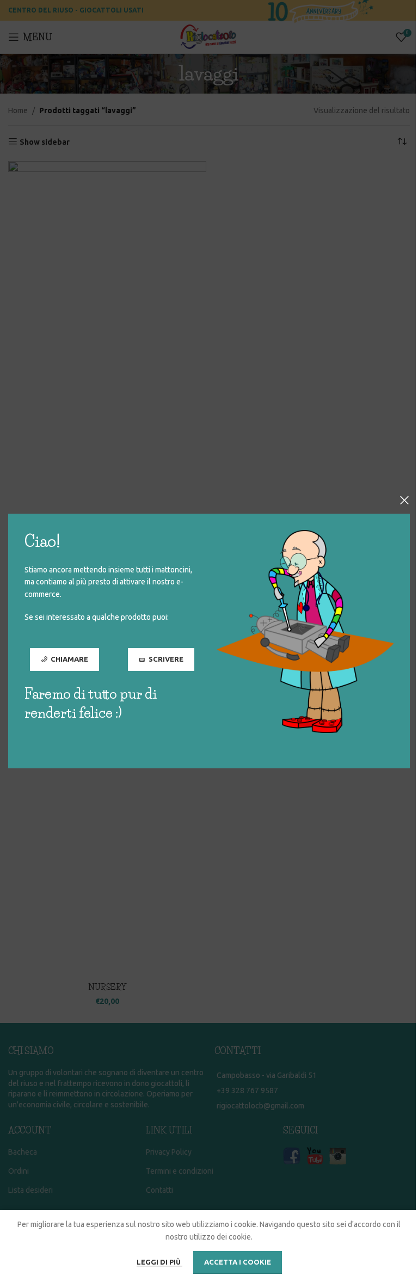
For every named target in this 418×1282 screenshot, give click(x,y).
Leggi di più (159, 1262)
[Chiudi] (404, 500)
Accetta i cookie (237, 1262)
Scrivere (166, 659)
